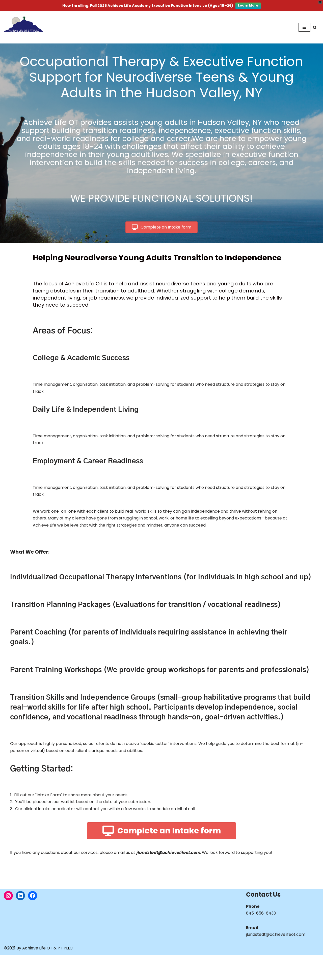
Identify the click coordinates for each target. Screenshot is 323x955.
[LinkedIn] (20, 895)
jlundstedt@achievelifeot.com (275, 934)
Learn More (248, 5)
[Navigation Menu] (304, 27)
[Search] (315, 27)
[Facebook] (32, 895)
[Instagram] (8, 895)
